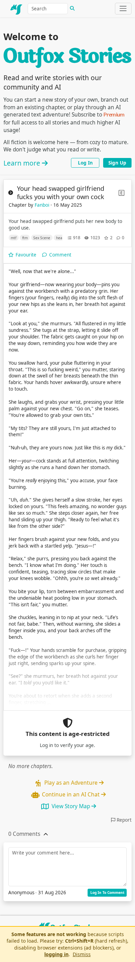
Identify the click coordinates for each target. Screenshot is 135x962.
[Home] (16, 8)
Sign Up (117, 163)
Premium (114, 115)
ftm (25, 237)
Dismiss (82, 954)
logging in (56, 954)
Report (123, 820)
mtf (13, 237)
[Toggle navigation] (123, 9)
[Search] (72, 8)
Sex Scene (41, 237)
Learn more (22, 163)
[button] (24, 834)
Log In (85, 163)
